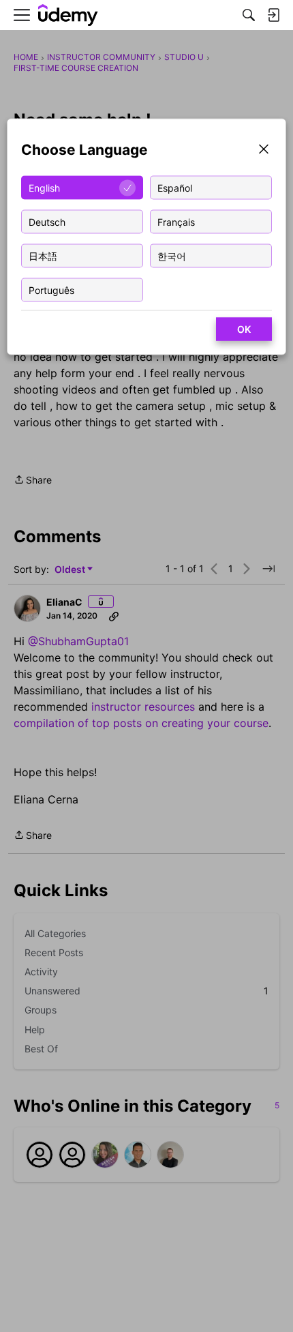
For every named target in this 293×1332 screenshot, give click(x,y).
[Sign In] (273, 15)
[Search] (248, 15)
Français (176, 221)
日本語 (43, 255)
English (44, 187)
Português (51, 289)
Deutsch (47, 221)
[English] (68, 15)
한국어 (171, 255)
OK (244, 329)
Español (174, 187)
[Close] (264, 150)
